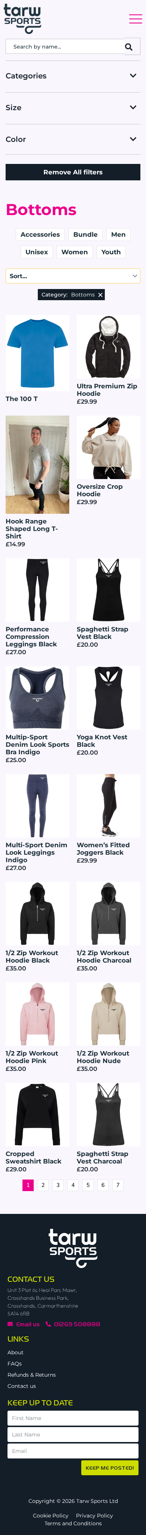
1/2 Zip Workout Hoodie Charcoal (104, 956)
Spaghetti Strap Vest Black (102, 632)
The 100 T (22, 399)
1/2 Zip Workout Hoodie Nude (103, 1057)
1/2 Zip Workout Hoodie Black (32, 956)
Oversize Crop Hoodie (100, 490)
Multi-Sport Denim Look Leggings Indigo (36, 852)
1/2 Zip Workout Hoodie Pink (32, 1057)
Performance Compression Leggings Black (31, 636)
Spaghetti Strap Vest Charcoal (102, 1157)
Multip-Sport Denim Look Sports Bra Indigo (37, 744)
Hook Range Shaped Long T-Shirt (32, 529)
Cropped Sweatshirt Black (33, 1157)
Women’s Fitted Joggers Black (103, 848)
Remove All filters (73, 172)
